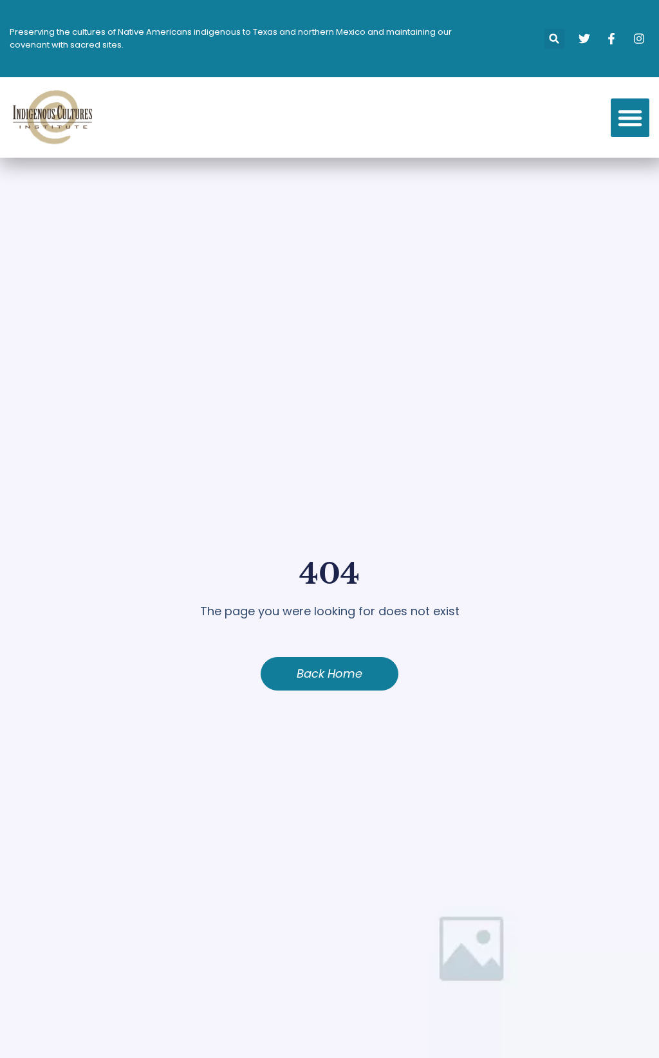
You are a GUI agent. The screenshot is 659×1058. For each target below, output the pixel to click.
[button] (554, 39)
